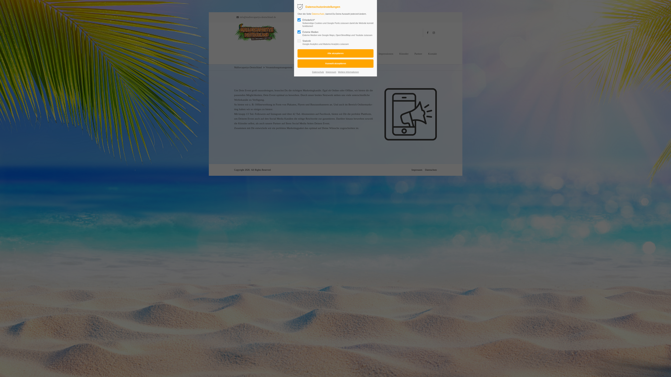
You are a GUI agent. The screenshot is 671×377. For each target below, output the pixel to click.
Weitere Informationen (348, 72)
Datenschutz (318, 14)
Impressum (331, 72)
